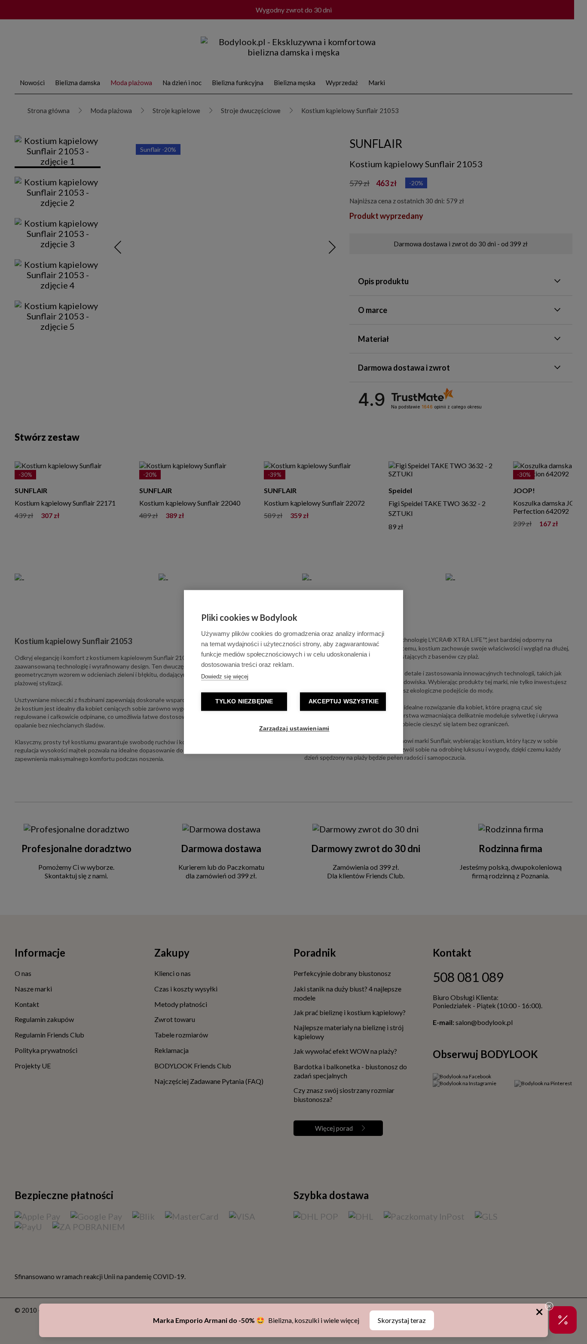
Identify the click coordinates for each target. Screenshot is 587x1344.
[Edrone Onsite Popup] (293, 672)
